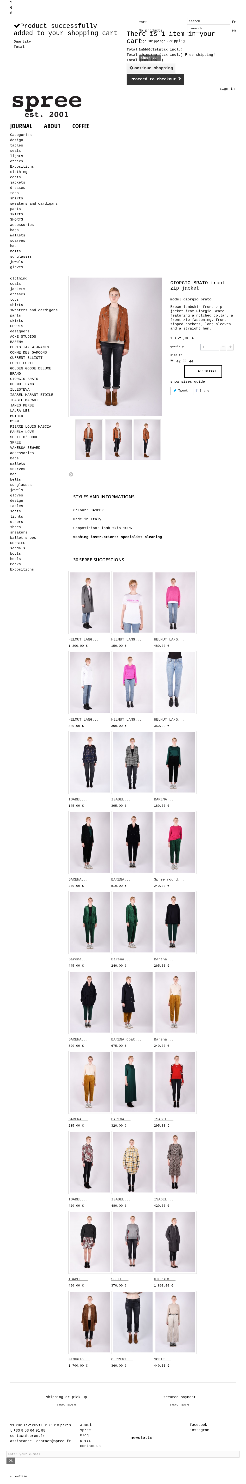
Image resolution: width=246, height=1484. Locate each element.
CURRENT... (122, 1359)
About (52, 126)
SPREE (15, 443)
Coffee (80, 126)
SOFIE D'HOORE (24, 437)
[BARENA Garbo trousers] (89, 842)
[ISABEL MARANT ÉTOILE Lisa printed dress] (175, 1162)
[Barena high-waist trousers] (132, 922)
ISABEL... (78, 800)
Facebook (198, 1425)
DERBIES (17, 543)
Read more (66, 1405)
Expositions (22, 167)
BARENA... (163, 800)
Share (203, 391)
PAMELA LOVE (22, 432)
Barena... (78, 960)
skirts (16, 214)
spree (85, 1430)
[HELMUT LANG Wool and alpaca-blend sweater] (175, 602)
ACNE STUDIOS (23, 337)
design (16, 140)
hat (13, 246)
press (85, 1441)
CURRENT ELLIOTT (26, 358)
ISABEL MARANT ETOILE (31, 395)
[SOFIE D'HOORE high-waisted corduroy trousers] (175, 1322)
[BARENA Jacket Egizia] (132, 842)
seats (15, 151)
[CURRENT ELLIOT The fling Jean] (132, 1322)
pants (15, 209)
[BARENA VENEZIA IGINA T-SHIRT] (175, 762)
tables (16, 146)
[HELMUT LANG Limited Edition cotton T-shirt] (132, 602)
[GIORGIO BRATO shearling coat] (89, 1322)
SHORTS (16, 220)
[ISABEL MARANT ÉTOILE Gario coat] (132, 1162)
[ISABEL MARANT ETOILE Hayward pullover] (175, 1082)
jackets (17, 183)
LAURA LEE (20, 411)
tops (14, 193)
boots (15, 554)
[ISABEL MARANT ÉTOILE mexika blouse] (89, 762)
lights (16, 156)
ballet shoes (23, 538)
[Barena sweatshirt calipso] (175, 922)
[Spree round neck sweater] (175, 842)
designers (20, 332)
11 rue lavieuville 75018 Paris (40, 1425)
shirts (16, 199)
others (16, 161)
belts (15, 251)
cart (145, 22)
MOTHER (16, 416)
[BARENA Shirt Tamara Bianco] (89, 1082)
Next (70, 474)
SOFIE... (120, 1279)
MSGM (14, 421)
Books (15, 564)
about (86, 1425)
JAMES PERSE (22, 406)
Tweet (182, 391)
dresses (17, 188)
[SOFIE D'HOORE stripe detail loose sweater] (132, 1242)
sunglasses (21, 257)
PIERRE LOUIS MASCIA (30, 427)
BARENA (16, 342)
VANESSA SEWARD (25, 448)
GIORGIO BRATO (24, 379)
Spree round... (169, 880)
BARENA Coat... (126, 1040)
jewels (16, 262)
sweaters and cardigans (34, 204)
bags (14, 230)
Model (175, 300)
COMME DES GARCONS (28, 353)
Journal (21, 126)
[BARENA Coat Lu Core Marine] (132, 1002)
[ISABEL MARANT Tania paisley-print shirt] (89, 1162)
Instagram (199, 1430)
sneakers (18, 533)
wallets (17, 236)
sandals (17, 548)
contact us (90, 1446)
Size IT (177, 355)
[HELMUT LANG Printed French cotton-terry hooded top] (89, 682)
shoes (15, 527)
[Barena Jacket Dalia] (89, 922)
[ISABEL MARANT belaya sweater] (89, 1242)
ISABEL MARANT (24, 400)
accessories (22, 225)
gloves (16, 267)
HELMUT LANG (22, 384)
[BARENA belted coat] (89, 1002)
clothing (18, 172)
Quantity (177, 346)
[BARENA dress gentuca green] (132, 1082)
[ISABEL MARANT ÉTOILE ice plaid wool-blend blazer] (132, 762)
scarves (17, 241)
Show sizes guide (187, 382)
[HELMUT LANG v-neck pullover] (132, 682)
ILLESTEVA (20, 390)
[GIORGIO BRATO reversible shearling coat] (175, 1242)
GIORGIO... (165, 1279)
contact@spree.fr (27, 1436)
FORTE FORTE (22, 363)
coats (15, 177)
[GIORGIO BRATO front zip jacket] (89, 440)
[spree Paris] (47, 106)
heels (15, 559)
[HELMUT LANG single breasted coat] (89, 602)
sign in (227, 89)
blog (84, 1435)
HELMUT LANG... (83, 640)
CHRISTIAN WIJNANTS (29, 347)
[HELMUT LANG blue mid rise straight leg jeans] (175, 682)
